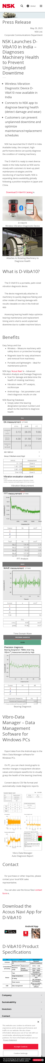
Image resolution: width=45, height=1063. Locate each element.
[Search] (21, 5)
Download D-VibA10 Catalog (19, 192)
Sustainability (9, 1002)
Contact (6, 1016)
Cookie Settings (21, 1053)
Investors (6, 1009)
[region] (20, 1039)
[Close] (38, 1022)
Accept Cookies (20, 1047)
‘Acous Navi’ (17, 371)
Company (7, 995)
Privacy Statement (10, 1040)
